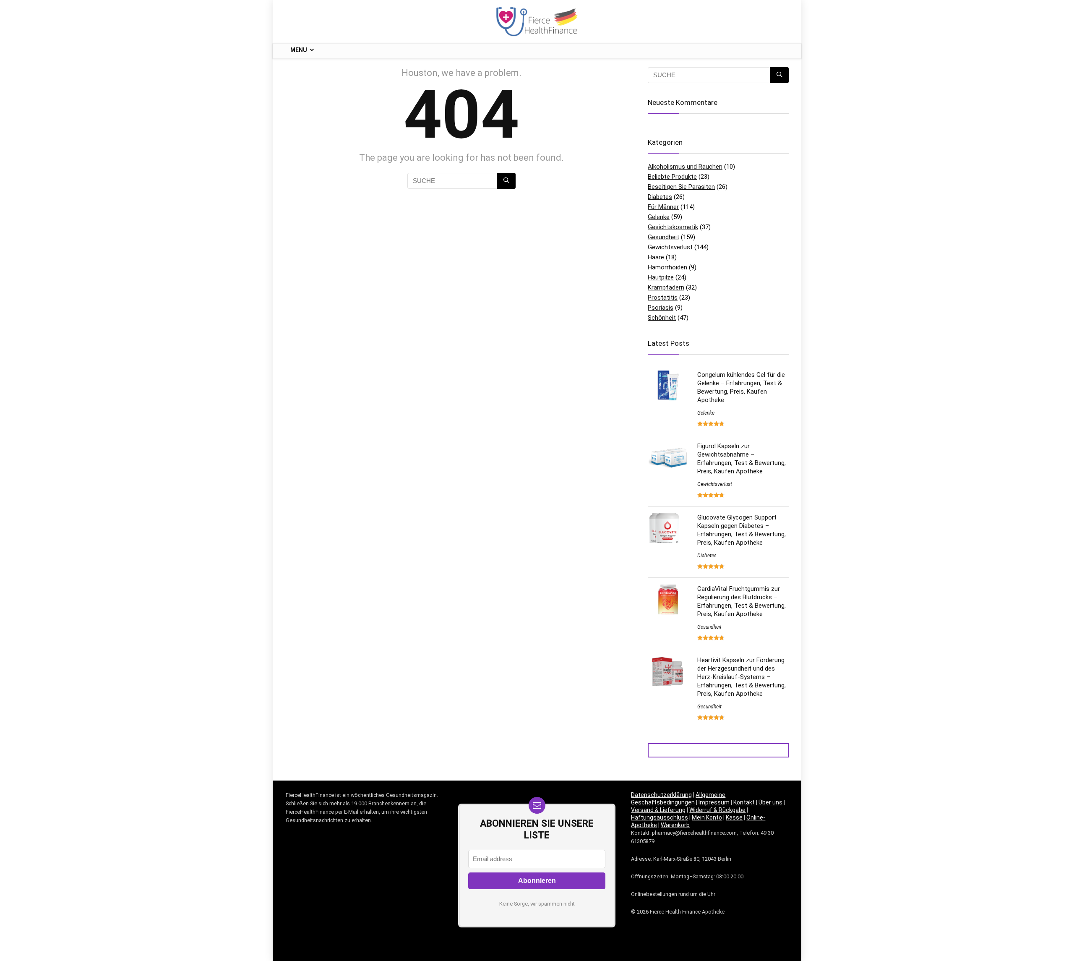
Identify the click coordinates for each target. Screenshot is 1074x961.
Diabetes (660, 197)
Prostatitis (663, 297)
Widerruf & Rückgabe (717, 810)
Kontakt (744, 802)
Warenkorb (675, 825)
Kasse (734, 817)
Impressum (714, 802)
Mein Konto (707, 817)
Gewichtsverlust (670, 247)
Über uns (770, 802)
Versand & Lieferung (658, 810)
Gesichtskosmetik (673, 227)
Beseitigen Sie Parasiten (681, 187)
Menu (298, 50)
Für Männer (663, 207)
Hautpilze (661, 277)
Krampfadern (666, 287)
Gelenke (659, 217)
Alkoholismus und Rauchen (685, 166)
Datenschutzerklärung (661, 794)
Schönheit (662, 317)
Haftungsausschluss (659, 817)
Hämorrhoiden (667, 267)
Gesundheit (663, 237)
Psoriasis (660, 307)
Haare (656, 257)
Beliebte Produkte (672, 176)
